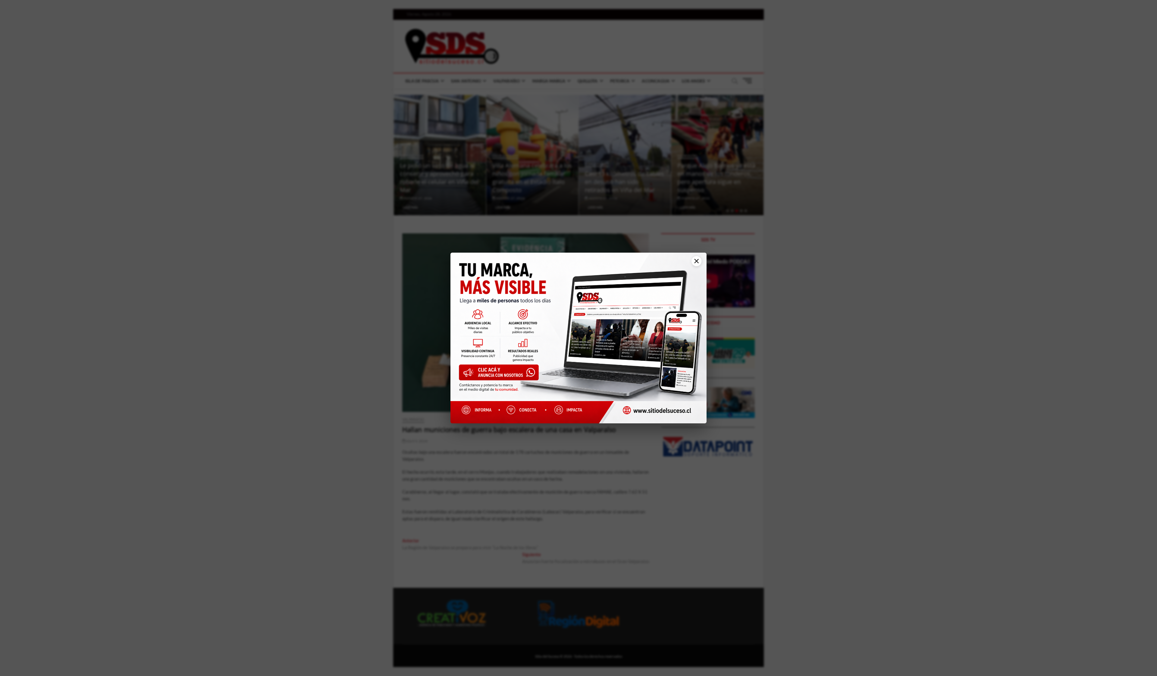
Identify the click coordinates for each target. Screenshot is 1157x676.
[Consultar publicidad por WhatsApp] (501, 374)
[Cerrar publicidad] (694, 264)
